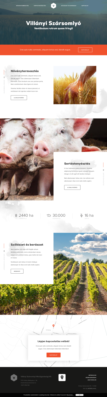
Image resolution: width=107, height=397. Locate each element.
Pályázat (63, 374)
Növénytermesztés (22, 5)
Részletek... (70, 395)
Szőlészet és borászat (68, 5)
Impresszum (92, 375)
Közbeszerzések (91, 377)
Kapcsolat (85, 5)
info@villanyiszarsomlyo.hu (28, 382)
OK (79, 395)
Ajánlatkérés (19, 97)
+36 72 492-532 (25, 385)
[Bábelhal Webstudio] (92, 388)
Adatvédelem (92, 380)
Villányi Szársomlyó (53, 25)
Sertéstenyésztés (40, 5)
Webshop (17, 271)
